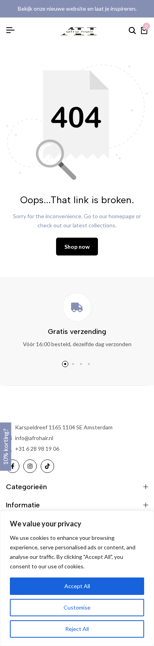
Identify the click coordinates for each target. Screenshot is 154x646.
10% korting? (5, 446)
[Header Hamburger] (10, 30)
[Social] (12, 466)
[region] (77, 578)
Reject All (77, 628)
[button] (65, 364)
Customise (77, 607)
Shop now (77, 246)
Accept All (77, 586)
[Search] (132, 30)
